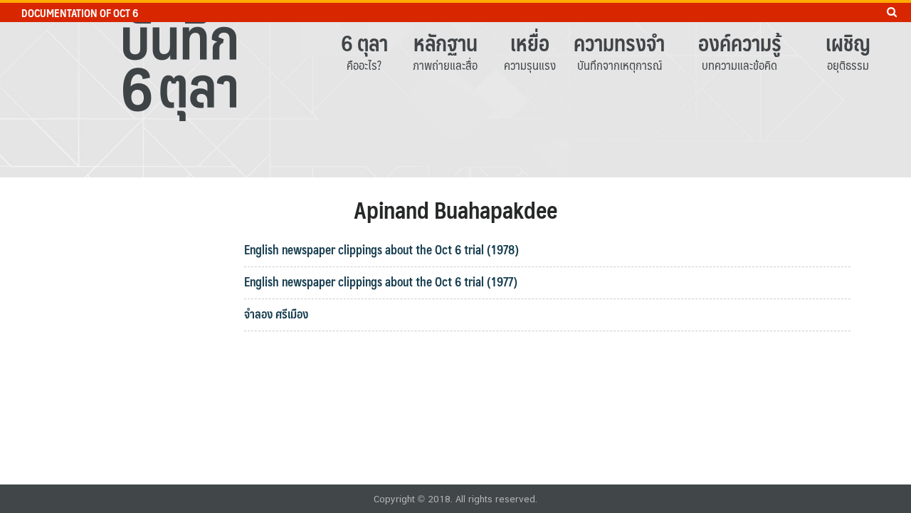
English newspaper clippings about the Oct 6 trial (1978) (381, 249)
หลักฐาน (446, 42)
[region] (455, 88)
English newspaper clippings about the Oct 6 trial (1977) (380, 281)
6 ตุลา (364, 42)
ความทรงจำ (619, 42)
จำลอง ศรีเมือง (276, 313)
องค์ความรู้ (739, 42)
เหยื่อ (529, 42)
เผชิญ (848, 42)
